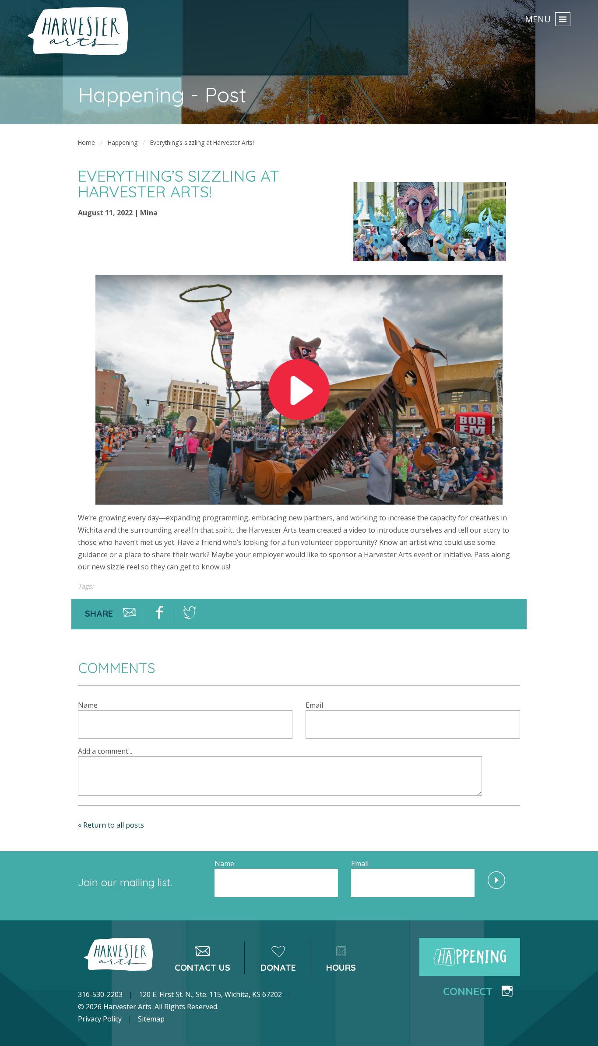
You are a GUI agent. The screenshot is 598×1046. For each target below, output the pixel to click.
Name (88, 705)
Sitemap (151, 1019)
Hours (341, 967)
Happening (122, 142)
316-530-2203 (100, 994)
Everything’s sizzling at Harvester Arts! (202, 142)
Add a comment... (105, 751)
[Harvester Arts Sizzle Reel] (299, 389)
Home (86, 142)
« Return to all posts (111, 825)
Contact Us (202, 967)
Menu (538, 19)
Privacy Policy (100, 1019)
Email (314, 705)
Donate (278, 967)
